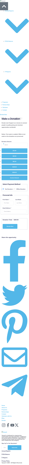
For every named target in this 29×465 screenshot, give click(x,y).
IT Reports (4, 457)
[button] (3, 114)
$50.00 (14, 161)
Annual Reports (6, 451)
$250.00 (14, 172)
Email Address (7, 208)
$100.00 (14, 167)
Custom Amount (14, 177)
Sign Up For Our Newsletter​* (9, 443)
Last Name (18, 199)
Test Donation (9, 189)
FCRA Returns (6, 454)
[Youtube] (12, 425)
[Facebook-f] (8, 425)
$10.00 (14, 150)
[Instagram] (4, 425)
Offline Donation (20, 189)
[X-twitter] (17, 425)
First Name (6, 199)
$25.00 (14, 156)
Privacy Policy (6, 461)
